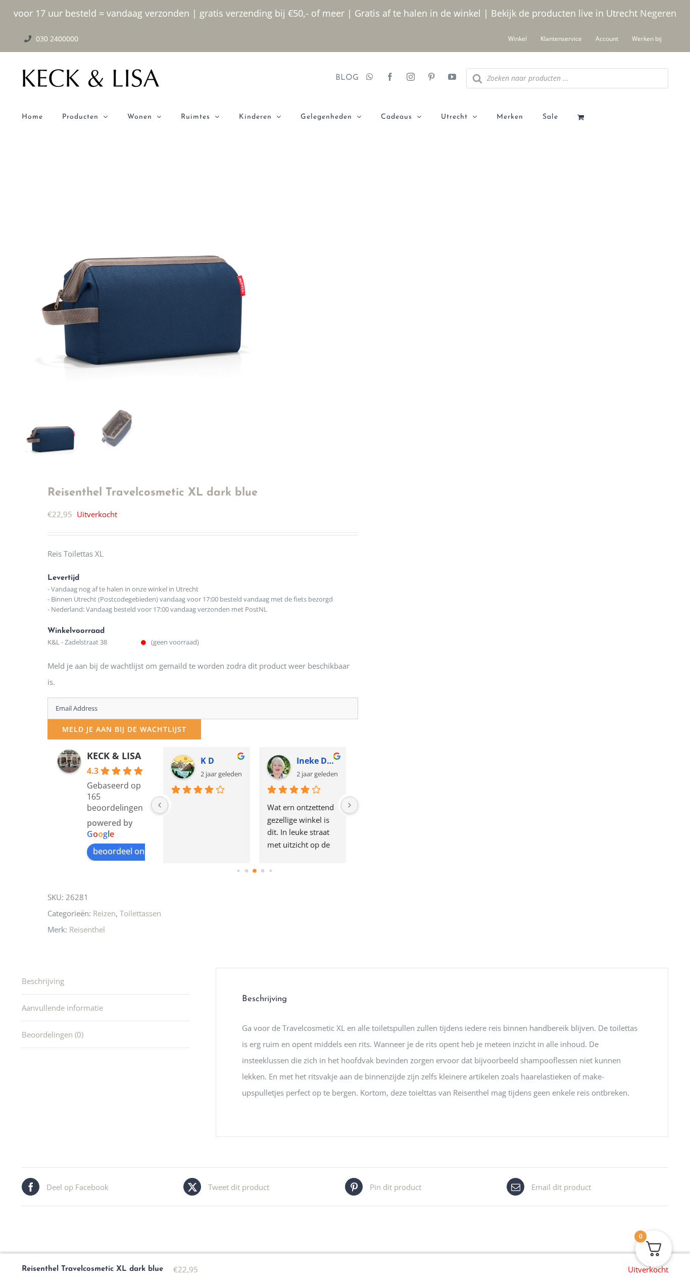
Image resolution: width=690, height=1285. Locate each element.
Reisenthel (87, 929)
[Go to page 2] (255, 871)
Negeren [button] (658, 13)
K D (207, 760)
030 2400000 (57, 38)
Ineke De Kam (317, 760)
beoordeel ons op (127, 851)
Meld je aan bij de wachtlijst (124, 729)
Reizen (104, 913)
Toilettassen (140, 913)
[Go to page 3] (262, 871)
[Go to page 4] (270, 870)
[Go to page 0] (238, 870)
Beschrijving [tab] (43, 981)
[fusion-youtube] (452, 78)
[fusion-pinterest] (431, 78)
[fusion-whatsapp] (369, 78)
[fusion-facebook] (390, 78)
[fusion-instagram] (411, 78)
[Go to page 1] (246, 871)
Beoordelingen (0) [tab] (52, 1034)
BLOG (343, 78)
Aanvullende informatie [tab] (62, 1008)
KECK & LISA (114, 756)
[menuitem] (42, 117)
